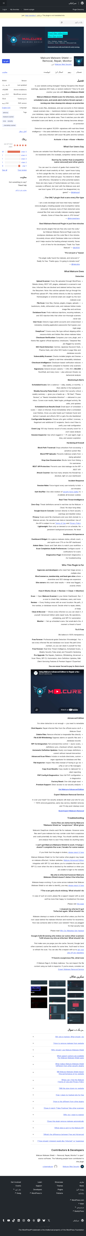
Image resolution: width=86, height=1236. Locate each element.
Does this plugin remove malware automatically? (65, 1121)
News (81, 1186)
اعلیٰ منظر (23, 131)
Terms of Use (60, 523)
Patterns (59, 1193)
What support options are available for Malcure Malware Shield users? (70, 1057)
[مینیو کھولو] (3, 3)
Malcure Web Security (63, 64)
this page (80, 904)
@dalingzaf (75, 192)
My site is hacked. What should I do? (69, 1037)
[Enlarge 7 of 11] (63, 999)
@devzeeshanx (74, 218)
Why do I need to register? (73, 1115)
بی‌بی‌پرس (79, 1207)
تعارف (81, 1182)
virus (4, 121)
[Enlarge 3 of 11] (81, 1002)
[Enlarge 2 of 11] (81, 996)
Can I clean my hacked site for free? (70, 1095)
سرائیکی (76, 1220)
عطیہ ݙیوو (17, 1189)
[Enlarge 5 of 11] (63, 983)
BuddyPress (78, 1211)
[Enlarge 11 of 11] (44, 1000)
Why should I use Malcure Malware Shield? (67, 1050)
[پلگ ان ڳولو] (62, 22)
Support (39, 1186)
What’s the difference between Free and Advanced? (63, 1134)
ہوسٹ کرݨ (80, 1189)
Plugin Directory (78, 9)
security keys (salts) (71, 492)
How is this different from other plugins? (68, 1102)
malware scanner (8, 117)
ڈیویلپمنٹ (47, 72)
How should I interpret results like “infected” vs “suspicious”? (60, 1141)
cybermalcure (48, 1166)
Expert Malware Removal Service (71, 969)
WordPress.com (77, 1200)
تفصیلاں (79, 72)
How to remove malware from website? (68, 1043)
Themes (60, 1186)
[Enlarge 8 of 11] (63, 1007)
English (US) (6, 108)
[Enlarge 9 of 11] (44, 983)
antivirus (5, 112)
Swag (18, 1193)
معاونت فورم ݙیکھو (21, 190)
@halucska (75, 264)
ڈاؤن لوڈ (5, 61)
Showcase (59, 1182)
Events (18, 1186)
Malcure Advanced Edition (74, 860)
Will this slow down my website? (71, 1088)
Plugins (60, 1189)
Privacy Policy (75, 523)
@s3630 (76, 248)
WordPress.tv (35, 1193)
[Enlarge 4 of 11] (81, 1016)
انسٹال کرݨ (59, 72)
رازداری (81, 1193)
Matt (81, 1204)
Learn (40, 1182)
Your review (22, 170)
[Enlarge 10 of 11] (44, 989)
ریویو (69, 72)
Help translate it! (29, 15)
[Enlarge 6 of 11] (63, 991)
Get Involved (16, 1182)
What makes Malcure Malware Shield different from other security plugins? (69, 1065)
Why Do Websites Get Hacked (72, 931)
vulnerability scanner (9, 125)
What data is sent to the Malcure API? (69, 1128)
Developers (37, 1189)
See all (4, 170)
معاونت (4, 72)
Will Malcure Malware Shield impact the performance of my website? (70, 1073)
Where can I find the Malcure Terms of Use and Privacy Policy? (71, 1081)
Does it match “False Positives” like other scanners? (64, 1108)
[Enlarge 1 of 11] (81, 983)
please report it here (76, 852)
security (10, 121)
